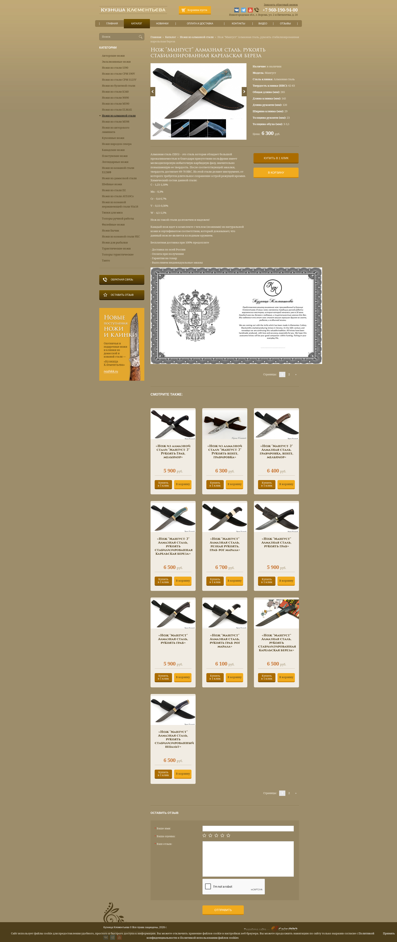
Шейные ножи (112, 184)
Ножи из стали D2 (114, 190)
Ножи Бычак (110, 230)
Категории (108, 47)
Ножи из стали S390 (115, 67)
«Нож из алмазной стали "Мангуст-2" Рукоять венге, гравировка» (224, 451)
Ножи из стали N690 (115, 97)
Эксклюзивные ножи (116, 61)
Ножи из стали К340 (115, 91)
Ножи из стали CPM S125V (119, 79)
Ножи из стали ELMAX (117, 109)
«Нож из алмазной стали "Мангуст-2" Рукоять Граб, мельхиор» (173, 451)
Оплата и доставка (200, 23)
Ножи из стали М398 (115, 121)
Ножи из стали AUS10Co (118, 196)
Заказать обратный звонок (281, 4)
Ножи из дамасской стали (119, 178)
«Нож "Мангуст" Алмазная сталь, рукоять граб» (276, 543)
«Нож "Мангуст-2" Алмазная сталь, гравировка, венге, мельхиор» (276, 451)
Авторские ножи (113, 55)
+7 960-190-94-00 (280, 10)
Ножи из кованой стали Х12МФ (118, 170)
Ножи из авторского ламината (115, 130)
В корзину (276, 172)
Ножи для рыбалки (115, 242)
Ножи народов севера (117, 143)
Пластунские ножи (115, 155)
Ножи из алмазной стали (197, 37)
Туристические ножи (116, 248)
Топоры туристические (118, 254)
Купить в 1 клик (276, 158)
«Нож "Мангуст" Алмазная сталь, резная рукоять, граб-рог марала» (225, 544)
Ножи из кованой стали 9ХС (121, 236)
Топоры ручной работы (118, 218)
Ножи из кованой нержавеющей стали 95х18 (120, 204)
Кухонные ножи (113, 138)
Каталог (136, 23)
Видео (262, 23)
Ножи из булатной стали (118, 85)
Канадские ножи (113, 149)
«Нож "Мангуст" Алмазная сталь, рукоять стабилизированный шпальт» (174, 739)
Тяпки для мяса (112, 212)
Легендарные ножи (115, 161)
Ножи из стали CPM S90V (118, 73)
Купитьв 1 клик (163, 484)
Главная (112, 23)
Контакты (238, 23)
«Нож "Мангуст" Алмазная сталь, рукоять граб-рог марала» (225, 641)
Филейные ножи (113, 224)
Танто (106, 260)
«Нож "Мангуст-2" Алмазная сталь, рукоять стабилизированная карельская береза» (174, 546)
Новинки (162, 23)
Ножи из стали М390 (115, 103)
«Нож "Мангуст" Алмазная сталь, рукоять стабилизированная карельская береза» (277, 642)
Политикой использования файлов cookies (209, 937)
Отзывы (285, 23)
